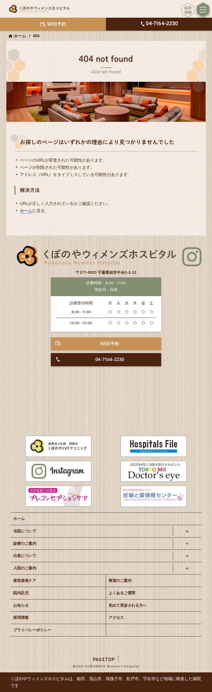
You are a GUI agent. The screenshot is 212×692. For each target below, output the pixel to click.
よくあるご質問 (122, 593)
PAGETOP (104, 660)
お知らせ (20, 605)
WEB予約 (109, 343)
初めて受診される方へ (128, 605)
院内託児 (20, 593)
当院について (24, 531)
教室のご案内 (120, 580)
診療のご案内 (24, 543)
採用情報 (20, 617)
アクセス (116, 617)
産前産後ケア (24, 580)
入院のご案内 (24, 568)
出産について (24, 555)
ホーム (20, 35)
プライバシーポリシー (32, 630)
